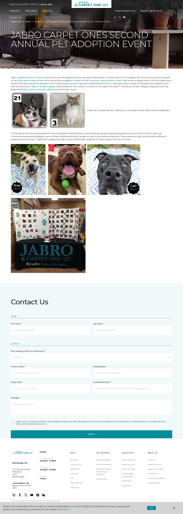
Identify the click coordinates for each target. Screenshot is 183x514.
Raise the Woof (70, 83)
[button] (115, 17)
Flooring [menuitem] (74, 460)
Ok (151, 508)
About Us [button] (47, 11)
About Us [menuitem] (152, 460)
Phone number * (18, 366)
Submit (91, 434)
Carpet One (16, 21)
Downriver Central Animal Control (105, 80)
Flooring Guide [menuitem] (128, 469)
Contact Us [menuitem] (15, 17)
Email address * (99, 366)
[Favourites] (119, 17)
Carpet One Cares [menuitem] (156, 469)
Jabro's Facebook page (43, 86)
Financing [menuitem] (74, 487)
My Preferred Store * (102, 382)
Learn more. (63, 509)
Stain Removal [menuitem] (128, 460)
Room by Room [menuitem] (155, 464)
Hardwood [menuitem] (74, 469)
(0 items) (124, 17)
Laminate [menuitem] (74, 474)
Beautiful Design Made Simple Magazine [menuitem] (103, 471)
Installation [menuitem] (127, 485)
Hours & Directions (125, 11)
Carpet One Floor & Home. (31, 501)
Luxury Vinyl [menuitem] (75, 464)
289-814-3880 (46, 4)
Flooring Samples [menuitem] (104, 464)
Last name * (98, 324)
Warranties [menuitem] (127, 481)
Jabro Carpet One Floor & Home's (28, 77)
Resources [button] (31, 11)
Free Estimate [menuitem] (76, 483)
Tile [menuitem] (71, 478)
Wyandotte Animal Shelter (30, 80)
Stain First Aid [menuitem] (128, 464)
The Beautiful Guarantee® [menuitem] (128, 475)
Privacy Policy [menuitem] (154, 483)
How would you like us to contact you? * (28, 351)
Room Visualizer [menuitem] (103, 460)
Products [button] (14, 11)
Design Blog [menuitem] (101, 479)
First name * (16, 324)
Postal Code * (16, 382)
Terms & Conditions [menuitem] (157, 478)
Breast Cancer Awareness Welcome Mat (41, 89)
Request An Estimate (151, 11)
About (28, 21)
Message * (15, 398)
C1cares (38, 21)
